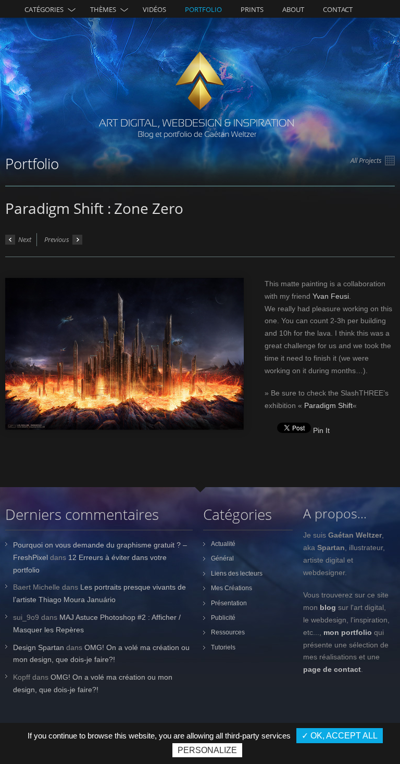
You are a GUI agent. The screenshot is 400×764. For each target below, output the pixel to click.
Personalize (207, 750)
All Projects (367, 160)
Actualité (223, 543)
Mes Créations (231, 588)
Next (24, 239)
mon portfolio (347, 632)
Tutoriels (223, 647)
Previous (57, 239)
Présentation (229, 603)
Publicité (223, 617)
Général (222, 558)
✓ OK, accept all (340, 735)
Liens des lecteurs (236, 573)
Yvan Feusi (330, 296)
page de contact (332, 669)
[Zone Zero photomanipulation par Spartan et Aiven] (124, 354)
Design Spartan (38, 647)
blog (328, 607)
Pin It (321, 430)
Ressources (228, 632)
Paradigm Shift (328, 405)
